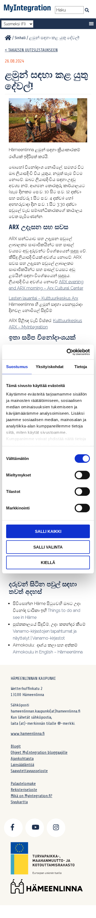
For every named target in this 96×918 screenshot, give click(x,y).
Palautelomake (23, 783)
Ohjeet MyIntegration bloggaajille (39, 752)
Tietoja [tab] (80, 366)
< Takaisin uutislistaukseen (31, 50)
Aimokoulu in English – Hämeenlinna (48, 651)
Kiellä (48, 562)
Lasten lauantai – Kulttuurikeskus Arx (43, 298)
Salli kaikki (48, 531)
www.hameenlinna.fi (28, 733)
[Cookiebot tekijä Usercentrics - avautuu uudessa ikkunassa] (68, 351)
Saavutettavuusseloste (29, 770)
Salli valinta (48, 547)
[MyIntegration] (8, 37)
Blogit (16, 746)
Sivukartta (19, 802)
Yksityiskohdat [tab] (49, 366)
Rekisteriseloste (24, 789)
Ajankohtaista (22, 758)
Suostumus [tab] (17, 366)
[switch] (82, 475)
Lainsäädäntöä (22, 764)
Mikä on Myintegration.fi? (31, 795)
